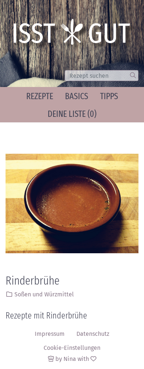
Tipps (109, 96)
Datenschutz (92, 333)
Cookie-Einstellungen (72, 347)
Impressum (50, 333)
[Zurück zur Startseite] (74, 34)
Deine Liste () (72, 114)
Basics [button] (76, 96)
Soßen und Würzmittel (44, 294)
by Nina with (72, 358)
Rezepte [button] (39, 96)
